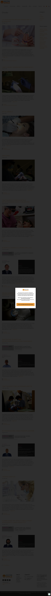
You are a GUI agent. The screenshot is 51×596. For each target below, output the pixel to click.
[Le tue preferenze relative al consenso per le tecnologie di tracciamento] (49, 594)
